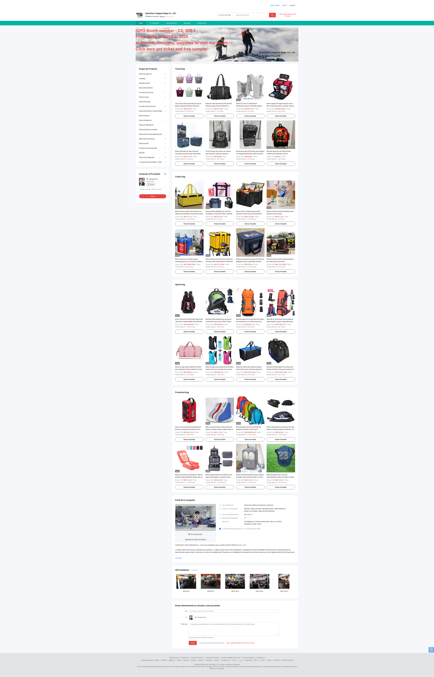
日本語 (179, 660)
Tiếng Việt (277, 660)
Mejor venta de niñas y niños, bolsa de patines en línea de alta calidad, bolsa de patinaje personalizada (220, 429)
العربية (240, 660)
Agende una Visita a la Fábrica (195, 539)
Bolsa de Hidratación (146, 125)
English (156, 660)
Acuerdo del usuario (197, 657)
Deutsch (200, 660)
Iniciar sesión (275, 5)
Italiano (216, 660)
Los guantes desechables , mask (150, 162)
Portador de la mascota (147, 106)
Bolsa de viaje (144, 143)
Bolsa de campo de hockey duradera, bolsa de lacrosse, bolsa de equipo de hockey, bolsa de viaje (249, 369)
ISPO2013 (210, 591)
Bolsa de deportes (145, 120)
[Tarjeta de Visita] (165, 173)
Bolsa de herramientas (147, 139)
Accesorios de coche (146, 92)
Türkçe (269, 660)
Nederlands (248, 660)
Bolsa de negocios (145, 74)
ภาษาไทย (262, 660)
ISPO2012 (186, 591)
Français (186, 660)
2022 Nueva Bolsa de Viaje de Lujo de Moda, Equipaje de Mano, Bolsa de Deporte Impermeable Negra (188, 105)
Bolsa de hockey (144, 102)
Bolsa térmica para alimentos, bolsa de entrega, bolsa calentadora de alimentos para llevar (220, 261)
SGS (258, 529)
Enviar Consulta (189, 116)
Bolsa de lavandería (146, 88)
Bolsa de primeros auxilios (148, 129)
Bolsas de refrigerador (146, 157)
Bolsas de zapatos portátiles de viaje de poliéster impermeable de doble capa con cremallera (189, 477)
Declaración (185, 657)
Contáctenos (201, 23)
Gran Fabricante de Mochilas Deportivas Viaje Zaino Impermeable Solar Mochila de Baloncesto (189, 321)
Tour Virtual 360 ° (197, 534)
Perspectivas (261, 657)
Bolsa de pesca (144, 115)
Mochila (142, 153)
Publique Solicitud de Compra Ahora (241, 643)
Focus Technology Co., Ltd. (212, 664)
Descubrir (187, 23)
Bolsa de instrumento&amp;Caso (150, 134)
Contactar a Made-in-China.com (231, 657)
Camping (142, 78)
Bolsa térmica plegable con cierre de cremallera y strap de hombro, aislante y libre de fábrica (219, 213)
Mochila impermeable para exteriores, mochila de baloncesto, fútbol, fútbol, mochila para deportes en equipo (219, 321)
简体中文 (164, 660)
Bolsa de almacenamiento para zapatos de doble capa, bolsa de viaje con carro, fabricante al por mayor (250, 477)
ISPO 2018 (284, 591)
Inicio (141, 23)
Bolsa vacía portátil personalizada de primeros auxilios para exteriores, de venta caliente (188, 429)
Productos (155, 23)
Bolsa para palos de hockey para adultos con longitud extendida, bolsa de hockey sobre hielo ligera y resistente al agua (250, 153)
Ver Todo (178, 558)
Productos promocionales (148, 148)
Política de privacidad (212, 657)
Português (209, 660)
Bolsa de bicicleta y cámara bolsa (150, 111)
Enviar (193, 643)
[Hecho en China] (150, 4)
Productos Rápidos (249, 657)
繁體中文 (172, 660)
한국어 (234, 660)
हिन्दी (255, 660)
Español (193, 660)
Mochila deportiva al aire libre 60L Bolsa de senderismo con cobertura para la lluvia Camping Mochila (250, 321)
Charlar (152, 184)
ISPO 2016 (259, 591)
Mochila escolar (144, 83)
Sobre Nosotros (171, 23)
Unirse (284, 5)
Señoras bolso (144, 97)
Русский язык (225, 660)
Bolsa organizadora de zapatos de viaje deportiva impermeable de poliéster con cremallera (280, 429)
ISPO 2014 (235, 591)
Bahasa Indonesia (287, 660)
